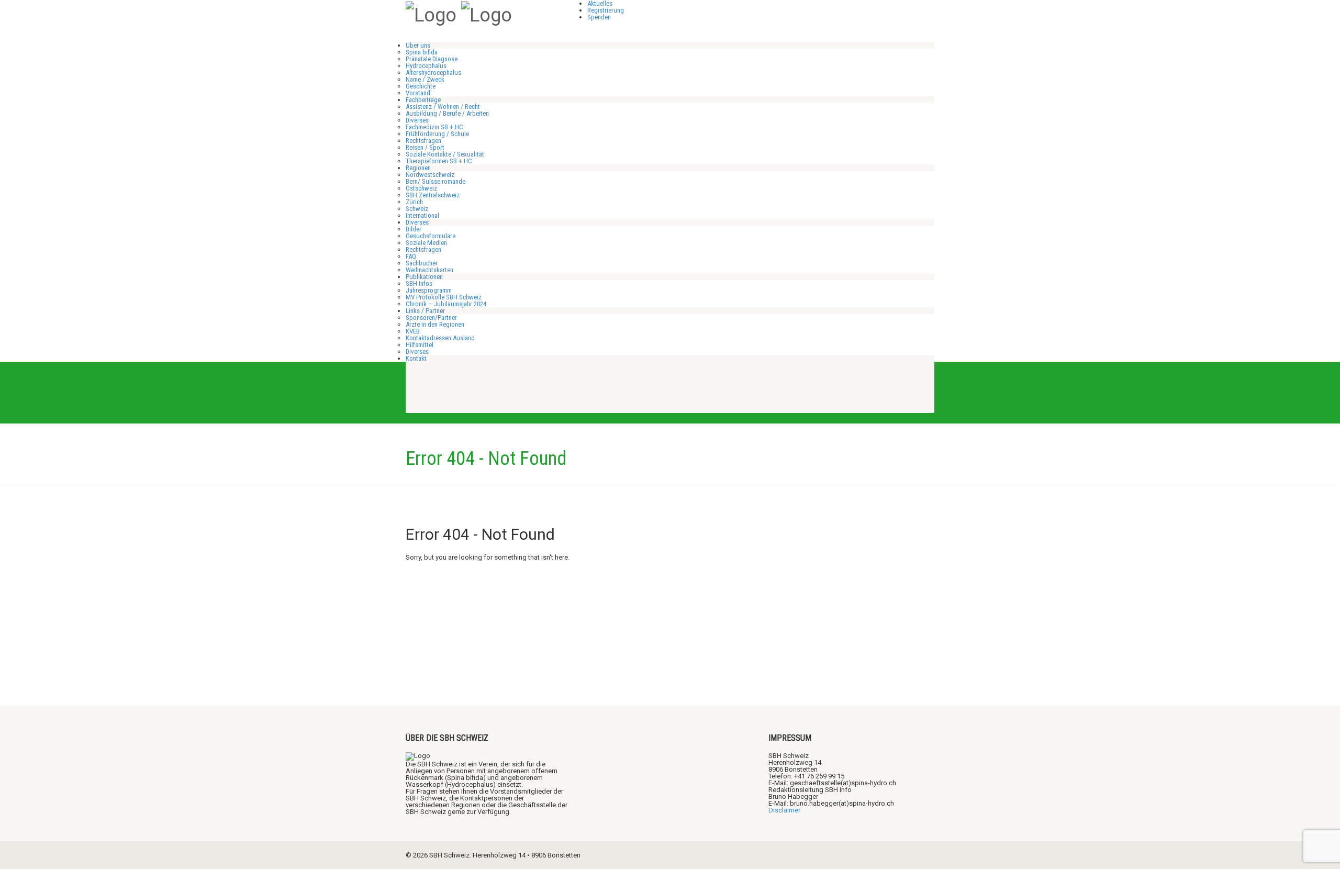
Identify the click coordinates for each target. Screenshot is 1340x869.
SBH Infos (419, 283)
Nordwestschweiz (430, 175)
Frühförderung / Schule (437, 134)
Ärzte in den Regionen (435, 324)
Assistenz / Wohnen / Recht (443, 106)
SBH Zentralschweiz (433, 195)
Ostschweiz (421, 188)
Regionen (418, 168)
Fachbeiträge (423, 100)
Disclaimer (784, 810)
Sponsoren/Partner (431, 317)
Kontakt (416, 358)
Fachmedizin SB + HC (434, 127)
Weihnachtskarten (429, 270)
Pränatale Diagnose (431, 59)
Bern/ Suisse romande (435, 181)
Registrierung (605, 10)
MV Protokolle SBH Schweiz (444, 297)
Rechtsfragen (423, 140)
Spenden (599, 17)
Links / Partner (425, 311)
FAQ (411, 256)
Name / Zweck (425, 79)
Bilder (413, 229)
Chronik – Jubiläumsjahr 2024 (446, 304)
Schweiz (417, 209)
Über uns (418, 45)
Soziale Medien (426, 243)
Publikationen (424, 277)
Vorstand (418, 93)
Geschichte (421, 86)
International (422, 215)
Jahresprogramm (429, 290)
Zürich (414, 202)
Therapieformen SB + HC (439, 161)
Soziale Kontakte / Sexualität (445, 154)
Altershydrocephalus (433, 72)
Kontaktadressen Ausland (440, 338)
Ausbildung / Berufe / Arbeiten (447, 113)
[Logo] (431, 14)
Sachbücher (422, 263)
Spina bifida (422, 52)
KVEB (413, 331)
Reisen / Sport (425, 147)
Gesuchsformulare (430, 236)
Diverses (417, 120)
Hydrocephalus (426, 66)
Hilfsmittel (419, 345)
